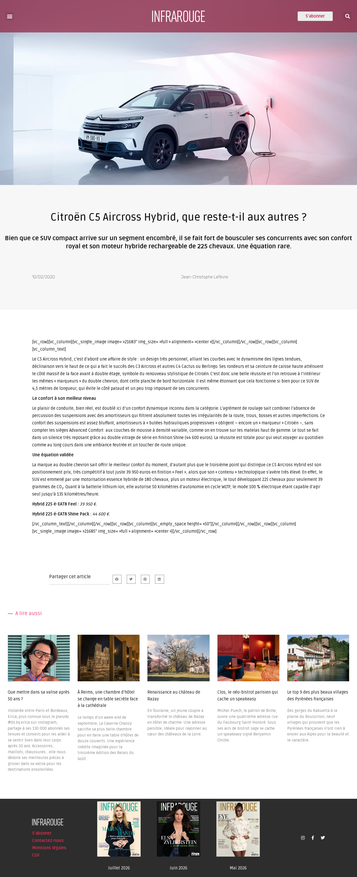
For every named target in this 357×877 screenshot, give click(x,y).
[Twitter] (323, 838)
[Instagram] (303, 838)
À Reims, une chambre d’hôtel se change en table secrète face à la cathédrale (108, 699)
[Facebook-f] (313, 838)
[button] (9, 16)
